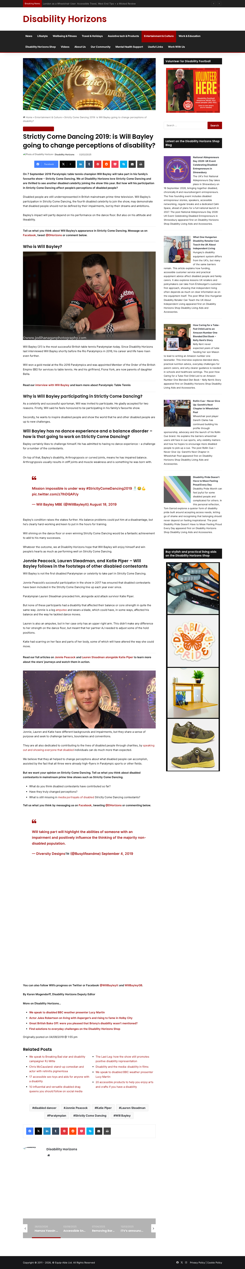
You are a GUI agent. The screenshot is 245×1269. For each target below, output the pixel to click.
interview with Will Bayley (52, 385)
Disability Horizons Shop (40, 46)
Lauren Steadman (133, 1108)
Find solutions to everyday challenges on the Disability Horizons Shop (74, 1029)
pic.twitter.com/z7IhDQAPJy (55, 494)
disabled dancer (45, 1108)
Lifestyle (42, 35)
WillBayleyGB (133, 985)
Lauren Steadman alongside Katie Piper (107, 657)
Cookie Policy (214, 1262)
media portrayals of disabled (76, 797)
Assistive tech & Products (123, 35)
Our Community (100, 46)
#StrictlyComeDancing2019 (109, 488)
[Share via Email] (132, 164)
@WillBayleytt (109, 985)
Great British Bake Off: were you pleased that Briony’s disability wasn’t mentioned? (83, 1023)
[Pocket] (115, 164)
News (28, 35)
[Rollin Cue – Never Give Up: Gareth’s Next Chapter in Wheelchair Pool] (177, 425)
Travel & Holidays (92, 35)
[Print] (140, 164)
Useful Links (155, 46)
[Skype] (123, 164)
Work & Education (190, 35)
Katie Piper (104, 1108)
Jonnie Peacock (65, 657)
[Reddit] (106, 164)
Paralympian (57, 1115)
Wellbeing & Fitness (65, 35)
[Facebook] (29, 1131)
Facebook (29, 235)
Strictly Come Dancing (90, 1115)
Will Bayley (123, 1115)
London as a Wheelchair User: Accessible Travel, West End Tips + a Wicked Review (90, 3)
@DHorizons (53, 235)
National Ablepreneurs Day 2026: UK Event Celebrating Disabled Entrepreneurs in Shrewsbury (206, 165)
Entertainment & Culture (159, 35)
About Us (80, 46)
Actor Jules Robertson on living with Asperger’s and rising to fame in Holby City (81, 1018)
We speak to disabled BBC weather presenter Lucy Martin (67, 1012)
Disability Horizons (64, 154)
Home (28, 117)
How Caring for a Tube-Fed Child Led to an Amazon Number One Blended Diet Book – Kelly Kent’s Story (206, 333)
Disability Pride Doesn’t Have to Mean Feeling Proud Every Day (206, 481)
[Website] (48, 1155)
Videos (65, 46)
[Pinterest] (97, 164)
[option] (46, 1228)
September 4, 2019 (117, 854)
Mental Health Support (129, 46)
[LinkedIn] (80, 164)
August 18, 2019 (103, 504)
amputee (61, 610)
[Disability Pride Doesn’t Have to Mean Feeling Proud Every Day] (177, 502)
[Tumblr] (89, 164)
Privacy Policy (197, 1262)
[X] (38, 1131)
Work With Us (176, 46)
